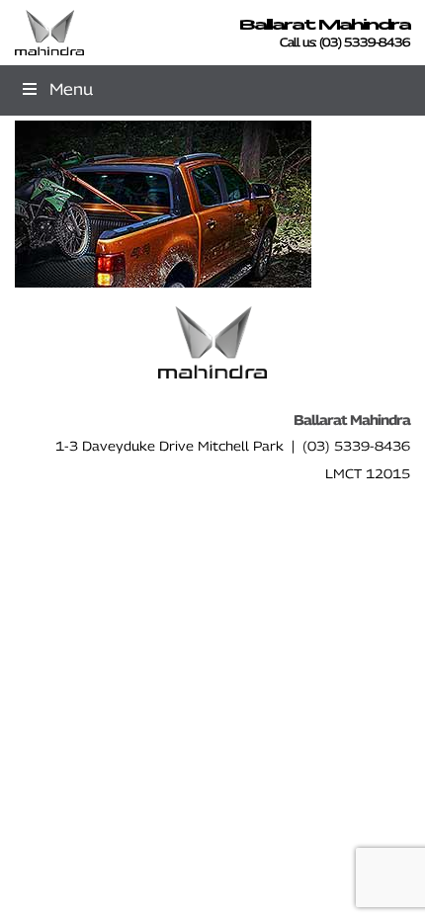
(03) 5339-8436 (364, 42)
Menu (71, 89)
